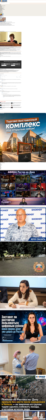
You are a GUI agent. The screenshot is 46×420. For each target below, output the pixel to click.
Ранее (4, 76)
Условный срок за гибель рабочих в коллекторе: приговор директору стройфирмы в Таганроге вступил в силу (23, 343)
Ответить (2, 80)
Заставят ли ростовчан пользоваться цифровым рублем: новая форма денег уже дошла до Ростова (7, 343)
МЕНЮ (0, 4)
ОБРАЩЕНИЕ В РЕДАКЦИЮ (2, 9)
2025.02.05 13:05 (4, 85)
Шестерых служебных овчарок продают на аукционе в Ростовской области (35, 343)
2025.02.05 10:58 (6, 90)
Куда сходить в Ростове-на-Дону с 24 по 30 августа (3, 205)
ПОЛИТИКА (1, 10)
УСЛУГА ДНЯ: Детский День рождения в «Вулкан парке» (4, 23)
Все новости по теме (1, 22)
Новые (0, 76)
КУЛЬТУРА (1, 7)
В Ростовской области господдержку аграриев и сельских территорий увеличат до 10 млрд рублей (8, 70)
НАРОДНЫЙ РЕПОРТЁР (2, 8)
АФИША (0, 5)
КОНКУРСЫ (1, 6)
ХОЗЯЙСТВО (1, 12)
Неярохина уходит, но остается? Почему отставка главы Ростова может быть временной (7, 71)
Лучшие (2, 76)
